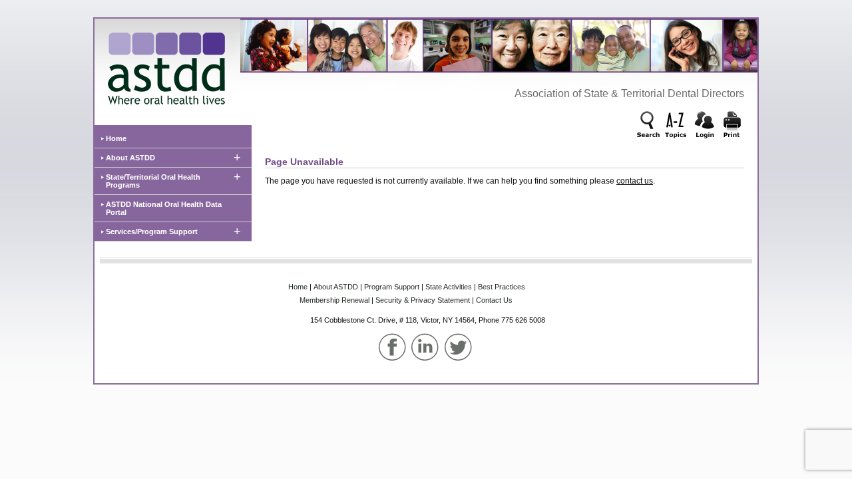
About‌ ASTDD (336, 287)
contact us (634, 181)
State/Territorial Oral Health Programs (153, 181)
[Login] (704, 126)
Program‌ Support (391, 287)
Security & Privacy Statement (422, 300)
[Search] (649, 126)
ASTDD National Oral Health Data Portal (164, 208)
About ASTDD (130, 158)
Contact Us (494, 300)
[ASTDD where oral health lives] (163, 65)
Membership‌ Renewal (334, 300)
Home (116, 138)
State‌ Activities (448, 287)
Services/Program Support (152, 232)
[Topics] (677, 126)
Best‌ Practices (501, 287)
